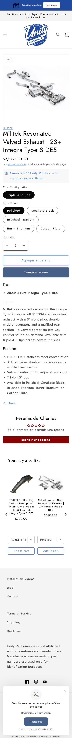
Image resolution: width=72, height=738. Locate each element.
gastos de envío (17, 164)
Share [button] (12, 403)
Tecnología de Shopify (49, 736)
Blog (10, 587)
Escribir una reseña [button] (35, 440)
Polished (13, 210)
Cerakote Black (42, 210)
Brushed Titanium (20, 219)
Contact (13, 596)
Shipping (13, 622)
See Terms (51, 5)
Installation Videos (20, 579)
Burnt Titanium (18, 228)
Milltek (8, 128)
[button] (5, 34)
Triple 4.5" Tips (18, 195)
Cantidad (9, 237)
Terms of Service (19, 613)
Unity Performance (29, 736)
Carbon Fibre (51, 228)
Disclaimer (14, 631)
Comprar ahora (36, 272)
